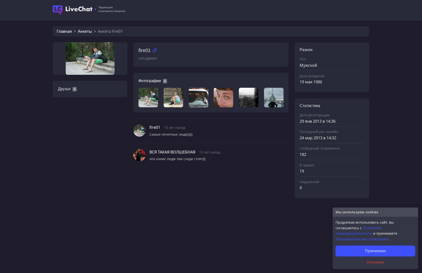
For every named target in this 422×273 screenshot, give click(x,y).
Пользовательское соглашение (362, 239)
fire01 (154, 127)
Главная (64, 31)
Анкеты (85, 31)
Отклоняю (375, 262)
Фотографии (149, 81)
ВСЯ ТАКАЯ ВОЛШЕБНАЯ (172, 152)
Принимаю (375, 250)
